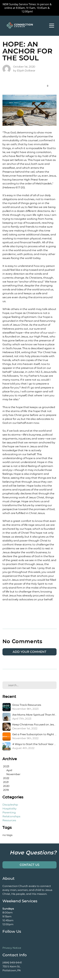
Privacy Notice (11, 947)
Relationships (11, 816)
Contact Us (29, 865)
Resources (9, 820)
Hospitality (9, 808)
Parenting (9, 812)
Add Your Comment (29, 652)
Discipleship (10, 804)
